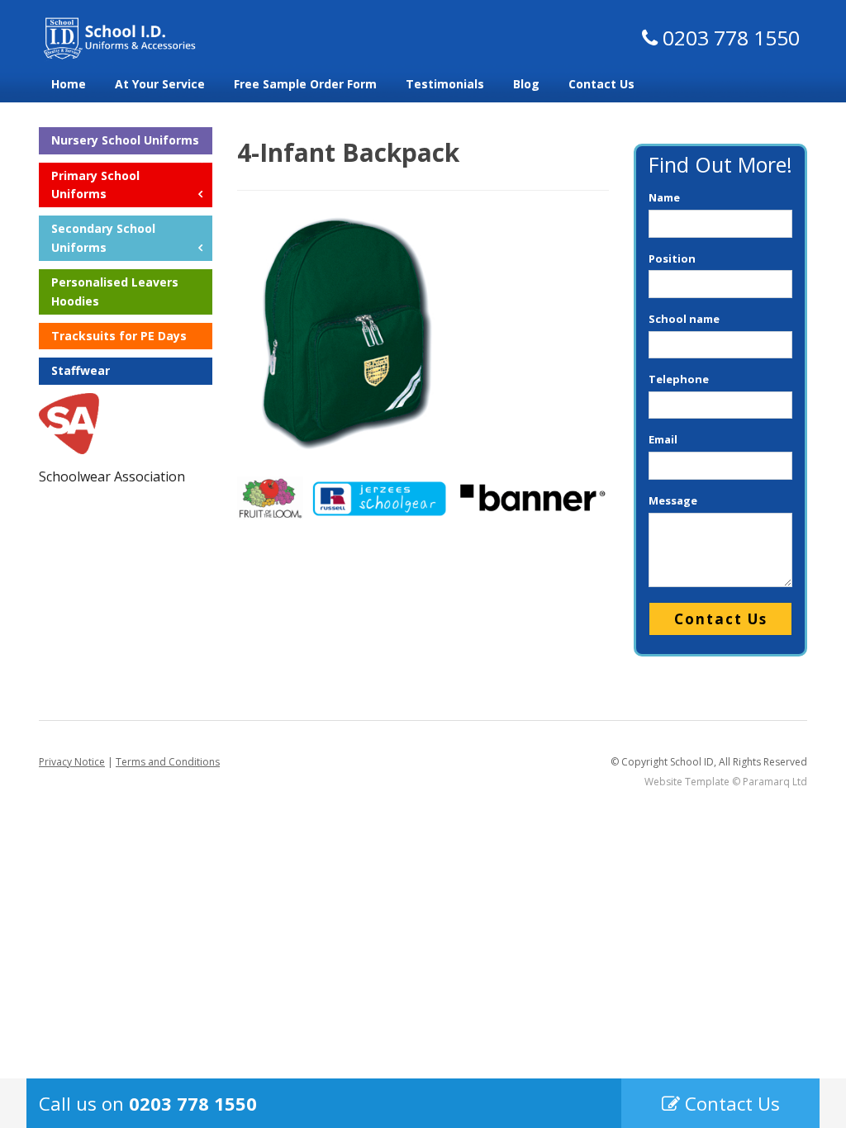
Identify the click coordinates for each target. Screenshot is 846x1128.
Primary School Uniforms (95, 184)
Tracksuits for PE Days (119, 336)
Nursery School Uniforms (125, 140)
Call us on (148, 1103)
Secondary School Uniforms (103, 237)
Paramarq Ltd (775, 782)
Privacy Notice (72, 762)
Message (673, 500)
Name (664, 197)
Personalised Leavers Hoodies (114, 291)
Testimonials (445, 84)
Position (672, 258)
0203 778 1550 (729, 37)
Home (68, 84)
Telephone (679, 379)
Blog (526, 84)
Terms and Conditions (168, 762)
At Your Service (160, 84)
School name (684, 318)
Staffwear (80, 370)
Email (663, 439)
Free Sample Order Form (305, 84)
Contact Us (601, 84)
